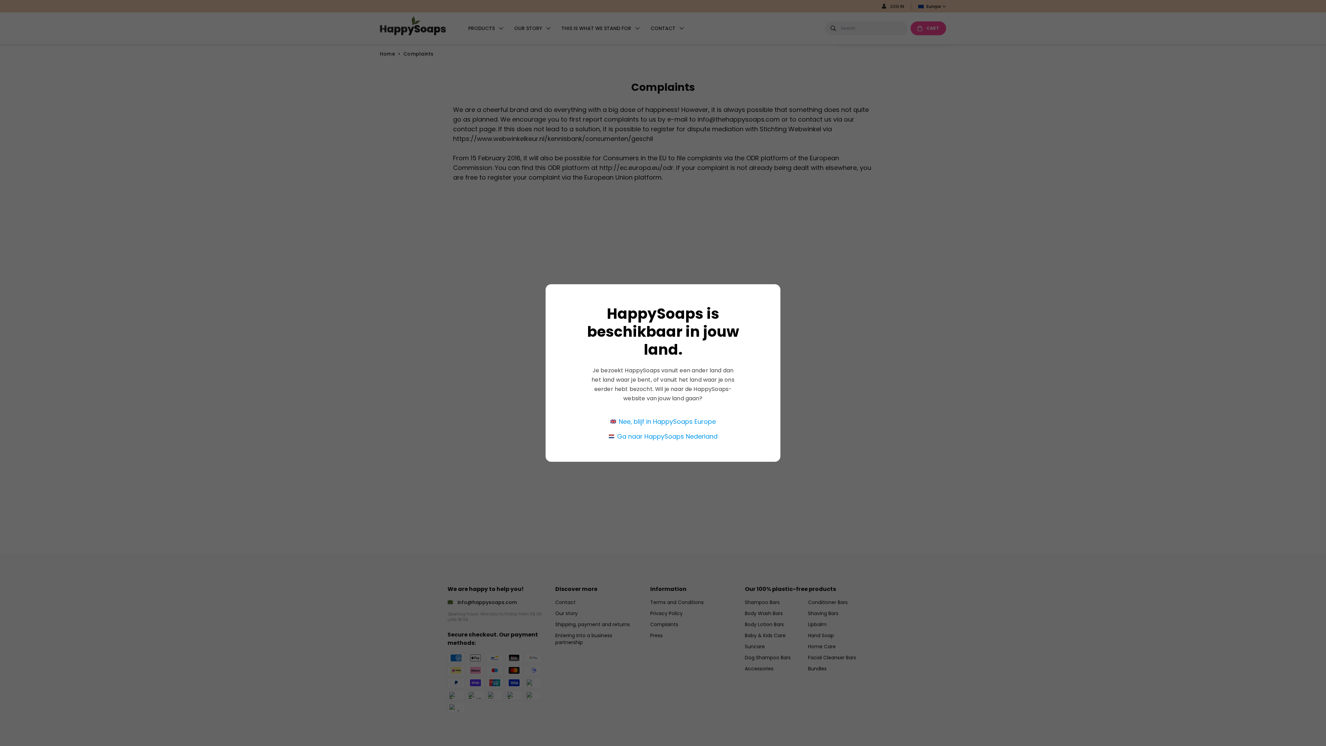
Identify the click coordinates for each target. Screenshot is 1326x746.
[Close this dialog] (776, 272)
